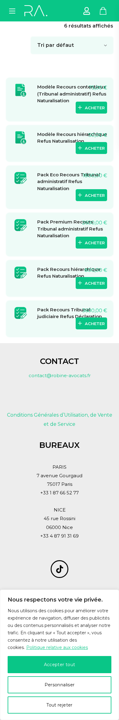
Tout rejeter (59, 705)
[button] (103, 10)
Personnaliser (60, 685)
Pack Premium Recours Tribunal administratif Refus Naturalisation (70, 228)
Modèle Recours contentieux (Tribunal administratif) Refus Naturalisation (71, 93)
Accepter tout (59, 664)
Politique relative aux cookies (57, 647)
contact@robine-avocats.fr (60, 375)
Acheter (95, 107)
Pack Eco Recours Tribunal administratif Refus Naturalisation (68, 181)
